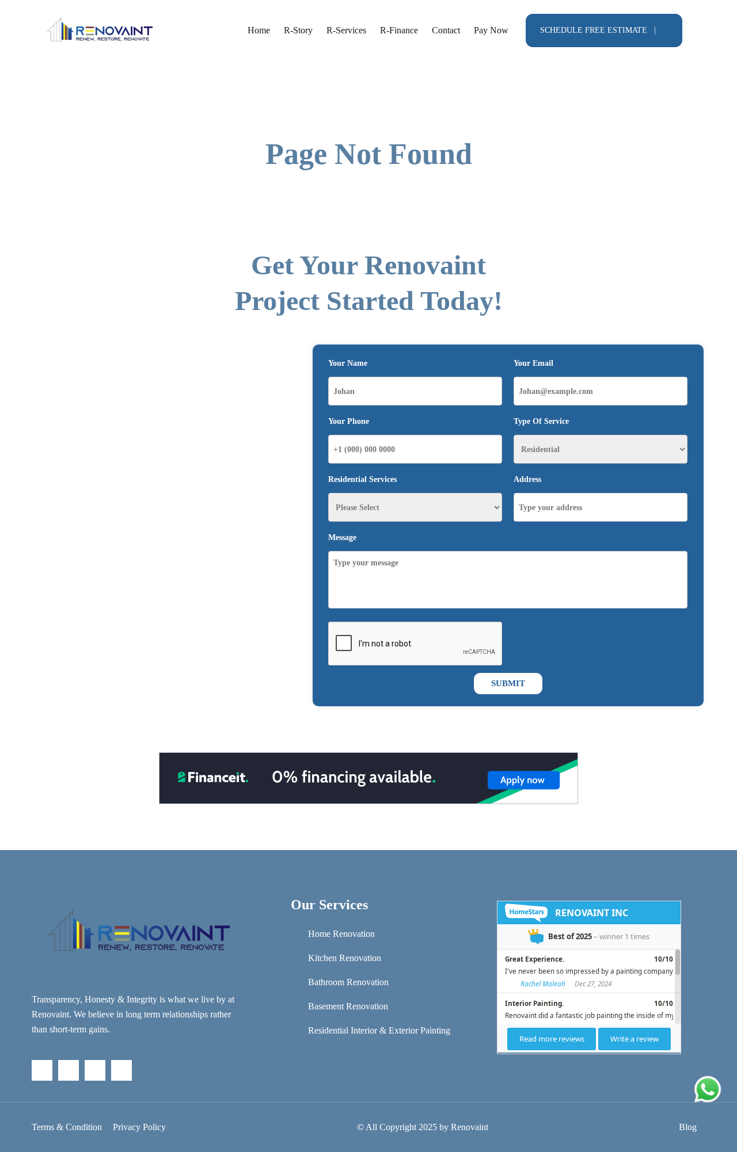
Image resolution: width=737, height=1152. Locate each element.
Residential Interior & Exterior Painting (379, 1030)
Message (342, 537)
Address (527, 479)
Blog (688, 1127)
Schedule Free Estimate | (598, 30)
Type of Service (541, 421)
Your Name (347, 363)
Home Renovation (341, 934)
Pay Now (491, 30)
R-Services (346, 30)
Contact (446, 30)
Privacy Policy (139, 1127)
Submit (508, 683)
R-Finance (399, 30)
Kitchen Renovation (344, 958)
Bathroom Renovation (348, 982)
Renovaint (469, 1127)
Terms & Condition (67, 1127)
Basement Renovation (348, 1006)
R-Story (298, 30)
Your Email (533, 363)
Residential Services (362, 479)
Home (259, 30)
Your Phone (348, 421)
